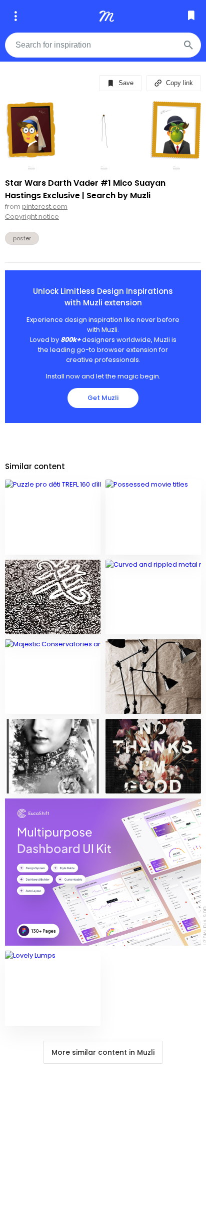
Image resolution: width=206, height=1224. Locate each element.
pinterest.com (45, 206)
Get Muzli (103, 397)
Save (125, 83)
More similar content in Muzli (103, 1052)
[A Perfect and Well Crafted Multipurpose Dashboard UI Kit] (103, 872)
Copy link (178, 83)
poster (22, 238)
